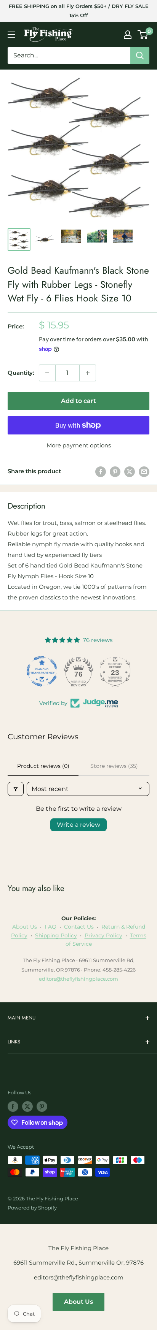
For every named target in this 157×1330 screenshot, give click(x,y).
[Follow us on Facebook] (13, 1106)
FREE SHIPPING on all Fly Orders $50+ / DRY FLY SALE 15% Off (79, 10)
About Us (24, 926)
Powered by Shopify (32, 1208)
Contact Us (79, 926)
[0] (143, 34)
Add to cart (78, 400)
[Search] (139, 55)
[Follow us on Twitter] (27, 1106)
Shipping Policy (56, 935)
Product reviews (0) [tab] (43, 765)
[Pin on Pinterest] (115, 471)
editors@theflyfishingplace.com (78, 979)
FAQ (50, 926)
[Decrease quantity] (47, 373)
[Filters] (16, 789)
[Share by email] (144, 471)
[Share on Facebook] (100, 471)
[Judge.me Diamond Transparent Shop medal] (42, 671)
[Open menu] (11, 35)
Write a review (78, 824)
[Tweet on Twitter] (129, 471)
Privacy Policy (103, 935)
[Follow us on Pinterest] (42, 1106)
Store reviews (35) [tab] (114, 765)
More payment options (78, 445)
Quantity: (21, 372)
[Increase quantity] (88, 373)
